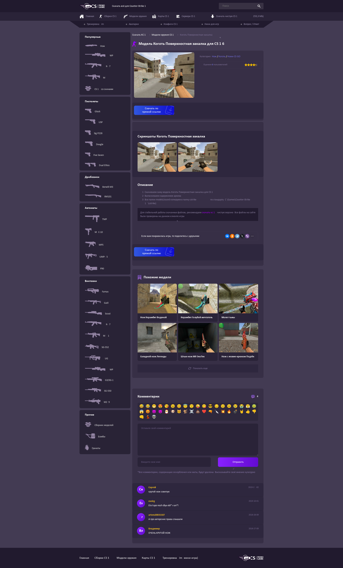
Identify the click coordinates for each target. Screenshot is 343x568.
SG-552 (105, 347)
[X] (242, 236)
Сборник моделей (104, 425)
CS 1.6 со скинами (104, 89)
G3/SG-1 (109, 380)
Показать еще (200, 368)
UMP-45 (104, 257)
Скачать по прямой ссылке (151, 110)
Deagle (99, 144)
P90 (102, 268)
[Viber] (247, 236)
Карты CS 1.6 (149, 558)
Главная (84, 558)
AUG (105, 358)
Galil (106, 303)
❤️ (204, 412)
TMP (104, 219)
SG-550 (107, 391)
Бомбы (101, 436)
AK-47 (107, 66)
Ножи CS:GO (233, 56)
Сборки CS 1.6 (103, 558)
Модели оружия (126, 558)
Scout (108, 313)
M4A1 (106, 336)
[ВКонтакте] (227, 236)
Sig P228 (98, 133)
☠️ (191, 412)
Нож (102, 46)
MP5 (101, 245)
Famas (105, 291)
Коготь (221, 56)
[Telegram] (237, 236)
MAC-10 (99, 232)
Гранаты (96, 448)
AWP (110, 55)
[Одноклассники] (232, 236)
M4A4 (106, 77)
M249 (107, 402)
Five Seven (98, 155)
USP (101, 122)
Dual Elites (104, 165)
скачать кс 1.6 (209, 212)
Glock (97, 111)
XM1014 (108, 196)
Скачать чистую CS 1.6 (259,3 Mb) (240, 16)
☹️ (229, 406)
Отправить (238, 462)
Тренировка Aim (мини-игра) (180, 558)
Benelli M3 (107, 187)
